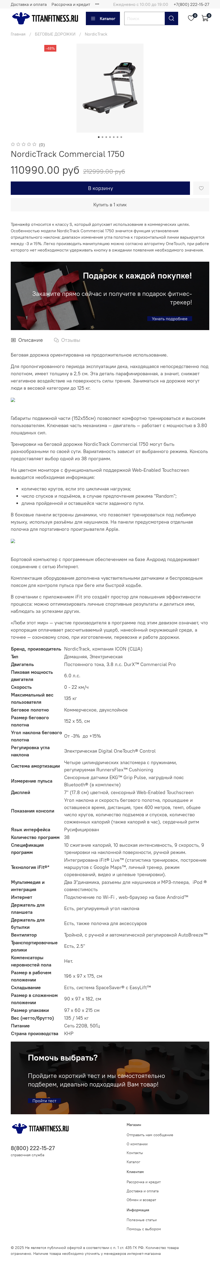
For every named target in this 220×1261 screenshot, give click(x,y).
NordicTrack (96, 34)
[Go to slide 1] (99, 137)
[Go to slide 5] (114, 137)
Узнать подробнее (170, 318)
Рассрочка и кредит (71, 4)
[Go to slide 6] (117, 137)
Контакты (135, 1152)
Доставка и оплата (29, 4)
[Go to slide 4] (110, 137)
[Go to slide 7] (121, 137)
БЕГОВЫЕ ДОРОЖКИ (55, 34)
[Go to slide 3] (106, 137)
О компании (137, 1144)
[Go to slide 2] (102, 137)
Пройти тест (44, 1100)
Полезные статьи (142, 1219)
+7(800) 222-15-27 (191, 4)
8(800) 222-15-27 (33, 1148)
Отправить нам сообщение (150, 1134)
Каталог (107, 18)
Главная (18, 34)
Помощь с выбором (144, 1229)
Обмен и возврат (141, 1199)
